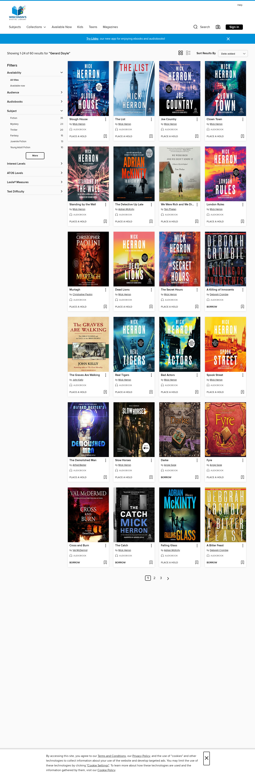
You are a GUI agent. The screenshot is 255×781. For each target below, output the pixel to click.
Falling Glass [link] (169, 545)
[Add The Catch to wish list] (151, 562)
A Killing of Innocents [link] (220, 289)
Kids (80, 27)
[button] (201, 27)
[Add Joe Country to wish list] (196, 136)
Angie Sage (170, 465)
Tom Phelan (170, 209)
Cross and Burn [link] (79, 545)
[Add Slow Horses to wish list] (151, 477)
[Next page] (168, 578)
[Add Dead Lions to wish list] (151, 307)
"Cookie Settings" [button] (98, 765)
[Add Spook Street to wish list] (242, 392)
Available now (17, 85)
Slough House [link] (78, 119)
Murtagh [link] (74, 289)
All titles (14, 80)
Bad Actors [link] (168, 375)
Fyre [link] (209, 460)
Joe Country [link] (168, 119)
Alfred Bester (79, 465)
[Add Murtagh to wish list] (105, 307)
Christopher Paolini (82, 294)
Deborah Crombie (219, 294)
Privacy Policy (141, 756)
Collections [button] (35, 27)
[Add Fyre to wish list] (242, 477)
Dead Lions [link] (122, 289)
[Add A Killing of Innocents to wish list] (242, 307)
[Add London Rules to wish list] (242, 221)
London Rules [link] (215, 204)
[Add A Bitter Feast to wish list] (242, 562)
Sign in (234, 27)
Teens (93, 27)
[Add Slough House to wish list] (105, 136)
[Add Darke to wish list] (196, 477)
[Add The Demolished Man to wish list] (105, 477)
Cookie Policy (106, 770)
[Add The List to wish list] (151, 136)
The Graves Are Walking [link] (84, 375)
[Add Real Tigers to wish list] (151, 392)
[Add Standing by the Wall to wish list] (105, 221)
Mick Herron (79, 124)
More (35, 155)
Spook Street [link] (215, 375)
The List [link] (120, 119)
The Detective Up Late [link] (129, 204)
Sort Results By (206, 53)
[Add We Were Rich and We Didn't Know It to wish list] (196, 221)
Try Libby (92, 39)
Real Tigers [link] (122, 375)
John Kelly (78, 379)
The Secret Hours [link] (172, 289)
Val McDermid (80, 550)
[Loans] (218, 27)
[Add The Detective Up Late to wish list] (151, 221)
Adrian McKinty (126, 209)
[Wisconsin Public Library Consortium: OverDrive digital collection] (17, 13)
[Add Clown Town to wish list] (242, 136)
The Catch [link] (121, 545)
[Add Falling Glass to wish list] (196, 562)
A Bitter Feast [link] (215, 545)
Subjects (15, 27)
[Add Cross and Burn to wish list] (105, 562)
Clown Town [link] (214, 119)
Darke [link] (164, 460)
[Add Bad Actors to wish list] (196, 392)
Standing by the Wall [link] (82, 204)
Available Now (62, 27)
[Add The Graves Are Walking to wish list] (105, 392)
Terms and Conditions (112, 756)
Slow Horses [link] (123, 460)
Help (239, 5)
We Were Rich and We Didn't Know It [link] (178, 204)
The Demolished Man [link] (83, 460)
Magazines (110, 27)
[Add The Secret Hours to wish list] (196, 307)
